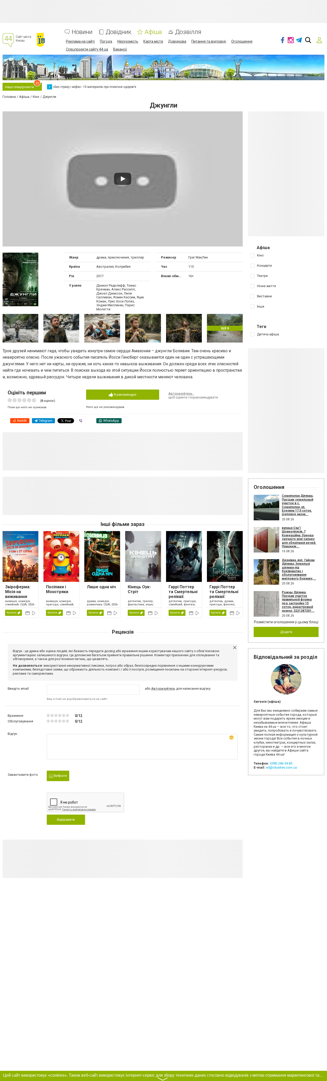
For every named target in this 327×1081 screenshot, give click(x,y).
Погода (106, 41)
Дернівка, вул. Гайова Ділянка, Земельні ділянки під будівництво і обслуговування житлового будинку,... (299, 569)
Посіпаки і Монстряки (57, 589)
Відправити (66, 819)
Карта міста (153, 41)
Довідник (118, 32)
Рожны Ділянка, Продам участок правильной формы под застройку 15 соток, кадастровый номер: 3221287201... (298, 602)
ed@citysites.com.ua (281, 767)
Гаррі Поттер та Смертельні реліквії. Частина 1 (183, 594)
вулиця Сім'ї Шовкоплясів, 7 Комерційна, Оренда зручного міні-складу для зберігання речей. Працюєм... (299, 537)
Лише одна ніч (101, 586)
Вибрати (60, 776)
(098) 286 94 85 (281, 763)
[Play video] (122, 179)
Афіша (153, 32)
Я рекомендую (124, 394)
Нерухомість (127, 41)
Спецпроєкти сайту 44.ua (87, 49)
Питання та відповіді (208, 41)
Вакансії (120, 49)
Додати (286, 632)
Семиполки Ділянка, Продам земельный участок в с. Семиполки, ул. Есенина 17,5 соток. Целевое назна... (297, 505)
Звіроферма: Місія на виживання (17, 591)
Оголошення (241, 41)
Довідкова (177, 41)
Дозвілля (188, 32)
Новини (82, 32)
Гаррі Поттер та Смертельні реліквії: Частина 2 (223, 594)
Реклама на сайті (80, 41)
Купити (11, 612)
